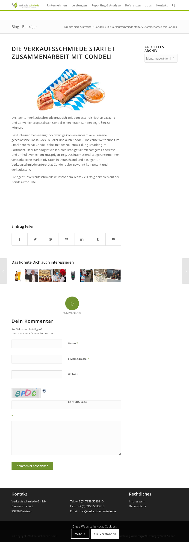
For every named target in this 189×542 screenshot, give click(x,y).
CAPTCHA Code (77, 402)
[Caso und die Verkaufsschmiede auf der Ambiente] (113, 275)
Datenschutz (137, 506)
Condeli (99, 27)
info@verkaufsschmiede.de (97, 511)
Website (73, 374)
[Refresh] (44, 390)
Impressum (137, 501)
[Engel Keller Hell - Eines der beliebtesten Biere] (18, 275)
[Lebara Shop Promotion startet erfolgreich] (59, 275)
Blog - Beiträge (24, 26)
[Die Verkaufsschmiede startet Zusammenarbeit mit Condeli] (66, 89)
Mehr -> (80, 534)
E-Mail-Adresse (78, 359)
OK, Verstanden (105, 534)
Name (73, 343)
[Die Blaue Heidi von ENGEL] (3, 271)
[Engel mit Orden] (31, 275)
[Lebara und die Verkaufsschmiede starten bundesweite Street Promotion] (86, 275)
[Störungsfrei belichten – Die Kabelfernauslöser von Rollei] (185, 271)
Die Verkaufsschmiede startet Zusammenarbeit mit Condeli (63, 53)
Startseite (85, 27)
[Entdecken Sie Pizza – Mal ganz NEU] (100, 275)
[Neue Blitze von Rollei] (72, 275)
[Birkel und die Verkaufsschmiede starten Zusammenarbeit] (45, 275)
